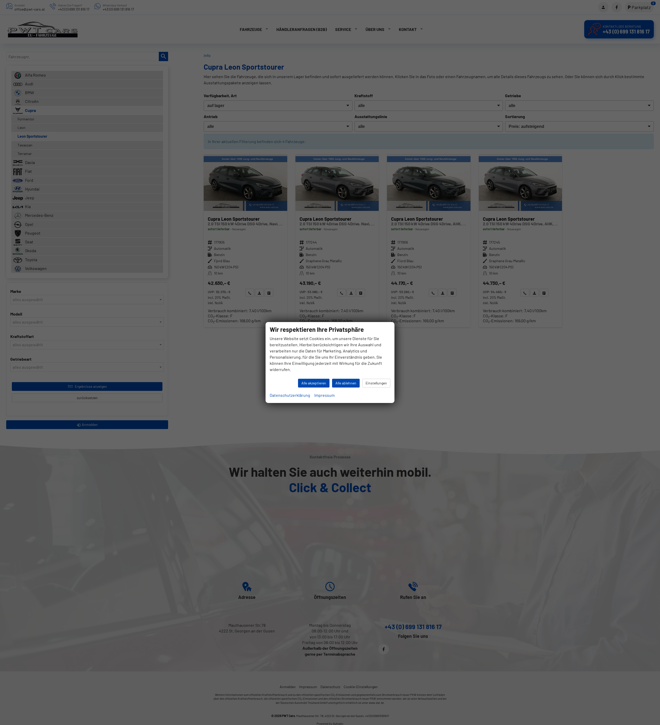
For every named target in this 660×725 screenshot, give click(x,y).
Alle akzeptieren (313, 383)
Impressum (324, 395)
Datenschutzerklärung (290, 395)
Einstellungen (376, 383)
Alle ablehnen (345, 383)
